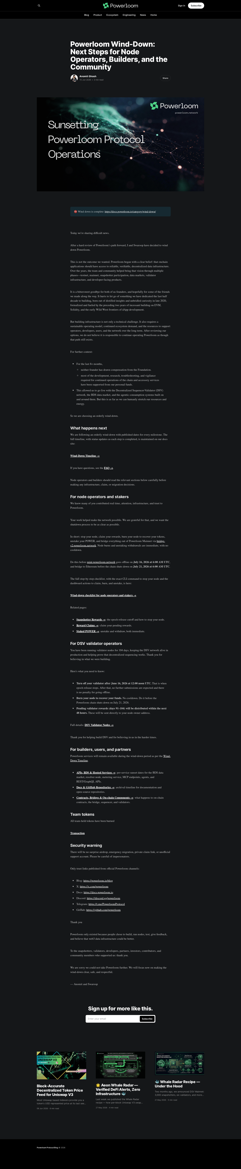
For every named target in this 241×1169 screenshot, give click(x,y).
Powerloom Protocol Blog (47, 1147)
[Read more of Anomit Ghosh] (74, 78)
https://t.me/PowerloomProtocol (107, 904)
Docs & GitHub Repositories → (95, 787)
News (143, 15)
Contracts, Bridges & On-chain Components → (104, 798)
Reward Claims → (87, 625)
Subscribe (196, 5)
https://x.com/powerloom (94, 886)
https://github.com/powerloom (103, 910)
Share (165, 78)
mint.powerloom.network (101, 562)
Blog (86, 15)
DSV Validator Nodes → (99, 725)
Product (97, 15)
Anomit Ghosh (87, 76)
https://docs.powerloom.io (98, 892)
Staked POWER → (87, 631)
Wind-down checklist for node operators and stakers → (103, 595)
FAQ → (108, 468)
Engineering (129, 15)
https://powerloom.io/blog (98, 880)
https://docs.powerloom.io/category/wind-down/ (130, 211)
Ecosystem (112, 15)
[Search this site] (39, 5)
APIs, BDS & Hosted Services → (95, 772)
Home (153, 15)
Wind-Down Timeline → (85, 456)
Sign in (181, 5)
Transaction (77, 833)
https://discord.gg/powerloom (103, 898)
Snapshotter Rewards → (90, 619)
